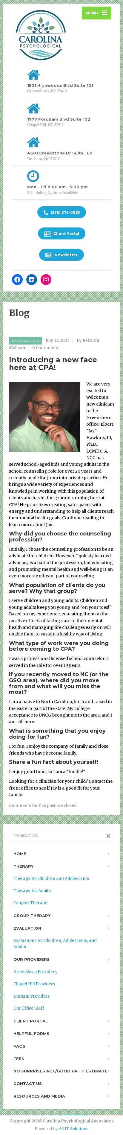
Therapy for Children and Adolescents (51, 878)
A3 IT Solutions (73, 1128)
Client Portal (66, 233)
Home (19, 853)
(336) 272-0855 (65, 212)
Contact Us (27, 1083)
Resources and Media (39, 1096)
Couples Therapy (30, 902)
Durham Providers (31, 996)
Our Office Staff (28, 1008)
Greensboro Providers (35, 971)
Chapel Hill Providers (34, 984)
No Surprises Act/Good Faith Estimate (60, 1071)
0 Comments (45, 347)
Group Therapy (31, 915)
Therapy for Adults (32, 890)
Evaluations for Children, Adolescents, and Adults (55, 943)
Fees (18, 1058)
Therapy (23, 866)
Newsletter (66, 255)
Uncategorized (25, 341)
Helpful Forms (31, 1033)
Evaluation (27, 928)
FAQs (19, 1046)
